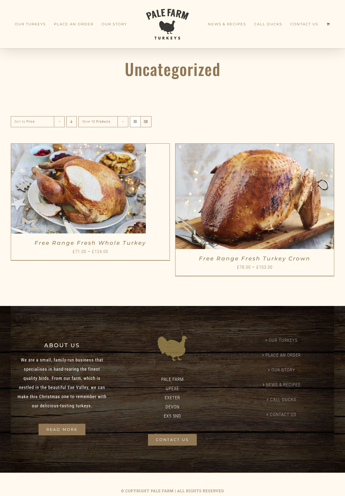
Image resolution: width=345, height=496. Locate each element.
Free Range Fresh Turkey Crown (254, 258)
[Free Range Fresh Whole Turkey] (78, 148)
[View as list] (146, 121)
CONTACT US (283, 414)
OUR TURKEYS (283, 340)
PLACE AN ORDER (283, 355)
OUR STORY (283, 370)
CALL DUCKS (283, 399)
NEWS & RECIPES (283, 384)
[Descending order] (71, 121)
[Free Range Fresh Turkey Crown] (254, 148)
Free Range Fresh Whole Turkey (90, 243)
